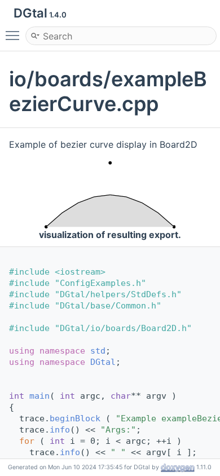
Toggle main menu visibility (15, 35)
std (97, 351)
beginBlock (75, 418)
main (39, 396)
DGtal (103, 362)
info (60, 430)
